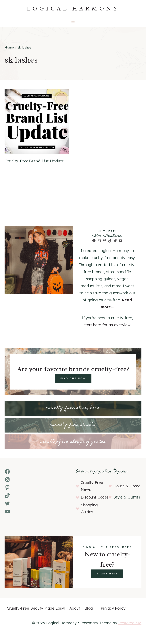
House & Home (126, 485)
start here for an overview (107, 324)
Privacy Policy (113, 608)
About (74, 608)
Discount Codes (95, 497)
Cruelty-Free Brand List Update (34, 161)
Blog (89, 608)
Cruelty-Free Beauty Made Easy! (36, 608)
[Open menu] (73, 22)
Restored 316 (129, 622)
